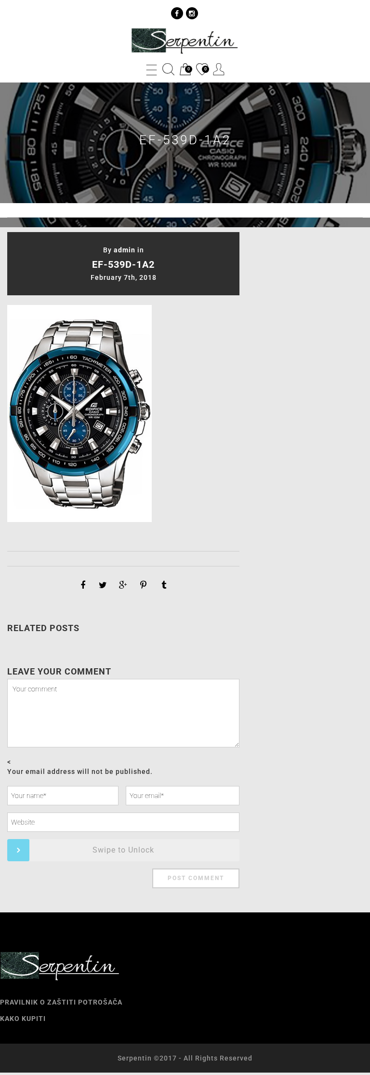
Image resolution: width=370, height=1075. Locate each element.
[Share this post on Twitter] (103, 585)
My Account (219, 69)
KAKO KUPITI (23, 1018)
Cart (184, 70)
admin (124, 250)
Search (168, 69)
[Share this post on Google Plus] (123, 585)
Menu (151, 69)
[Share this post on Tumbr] (164, 585)
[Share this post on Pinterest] (143, 585)
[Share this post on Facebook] (83, 585)
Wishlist (201, 70)
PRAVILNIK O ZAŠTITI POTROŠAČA (61, 1002)
